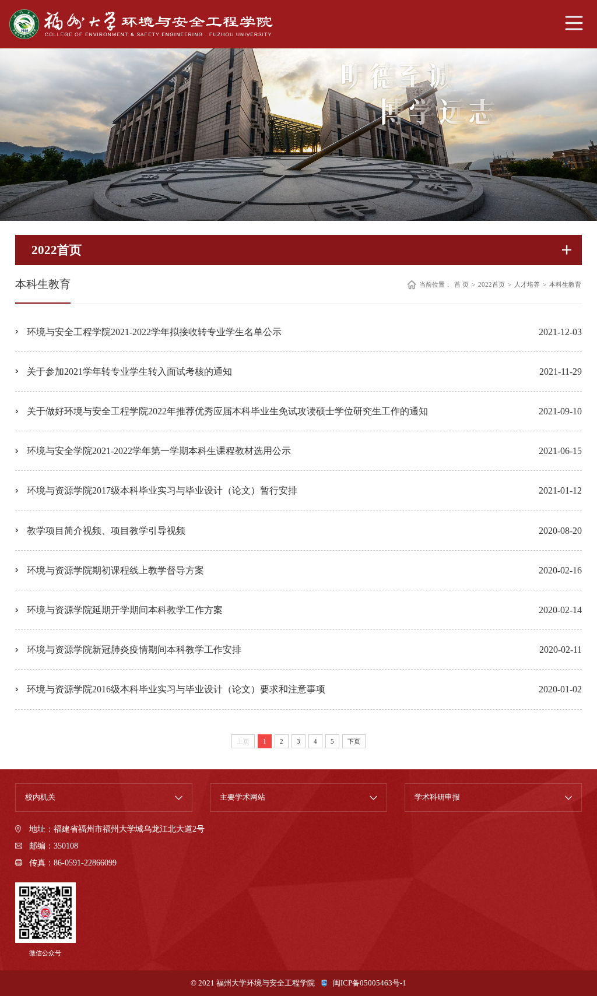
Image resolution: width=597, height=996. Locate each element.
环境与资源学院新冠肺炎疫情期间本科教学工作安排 (134, 649)
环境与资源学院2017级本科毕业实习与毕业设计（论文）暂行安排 (162, 490)
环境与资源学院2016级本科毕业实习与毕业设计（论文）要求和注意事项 (176, 689)
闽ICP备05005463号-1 (369, 983)
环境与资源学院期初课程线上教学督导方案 (115, 570)
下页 (353, 741)
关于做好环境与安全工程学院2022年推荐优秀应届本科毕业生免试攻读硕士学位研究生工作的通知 (227, 411)
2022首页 (491, 284)
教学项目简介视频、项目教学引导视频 (106, 531)
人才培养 (527, 284)
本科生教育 (565, 284)
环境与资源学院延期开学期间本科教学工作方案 (125, 610)
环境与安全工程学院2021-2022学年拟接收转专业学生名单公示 (154, 332)
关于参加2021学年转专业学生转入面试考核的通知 (129, 371)
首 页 (461, 284)
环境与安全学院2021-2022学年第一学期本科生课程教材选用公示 (159, 451)
